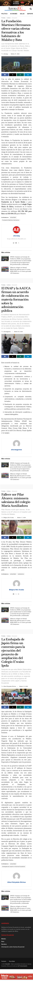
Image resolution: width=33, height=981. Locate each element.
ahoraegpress (7, 331)
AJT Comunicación (22, 966)
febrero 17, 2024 (21, 517)
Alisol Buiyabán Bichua (10, 686)
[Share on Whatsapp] (20, 74)
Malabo (3, 939)
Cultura (8, 17)
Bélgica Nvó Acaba (9, 517)
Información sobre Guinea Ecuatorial (12, 947)
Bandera (4, 944)
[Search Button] (31, 8)
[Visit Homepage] (15, 9)
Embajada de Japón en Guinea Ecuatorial (13, 866)
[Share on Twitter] (12, 74)
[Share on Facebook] (5, 74)
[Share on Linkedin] (28, 74)
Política (4, 14)
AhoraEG (7, 964)
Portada (3, 17)
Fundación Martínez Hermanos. (10, 220)
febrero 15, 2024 (23, 686)
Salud (22, 14)
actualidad (13, 217)
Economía (13, 14)
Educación (14, 17)
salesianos (21, 574)
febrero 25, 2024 (18, 331)
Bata (2, 941)
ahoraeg (6, 54)
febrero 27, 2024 (15, 54)
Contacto (3, 961)
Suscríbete (12, 961)
